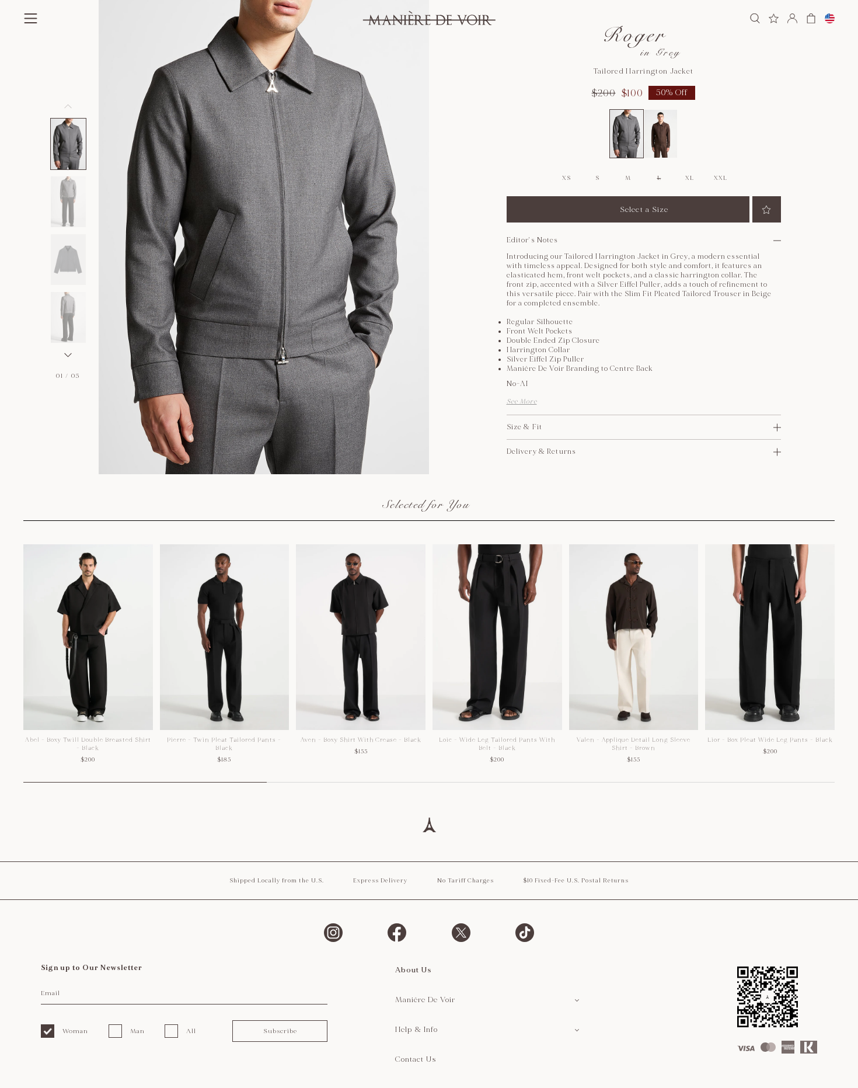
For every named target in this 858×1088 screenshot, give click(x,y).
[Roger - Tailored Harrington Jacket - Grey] (626, 133)
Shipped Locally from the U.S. (276, 880)
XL (689, 178)
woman (75, 1031)
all (191, 1031)
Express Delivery (380, 880)
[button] (68, 144)
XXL (720, 178)
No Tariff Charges (465, 880)
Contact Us (416, 1059)
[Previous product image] (68, 106)
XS (566, 178)
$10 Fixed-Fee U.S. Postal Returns (576, 880)
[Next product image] (68, 355)
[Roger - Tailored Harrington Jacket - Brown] (661, 133)
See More (522, 401)
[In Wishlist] (766, 209)
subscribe (280, 1031)
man (137, 1031)
